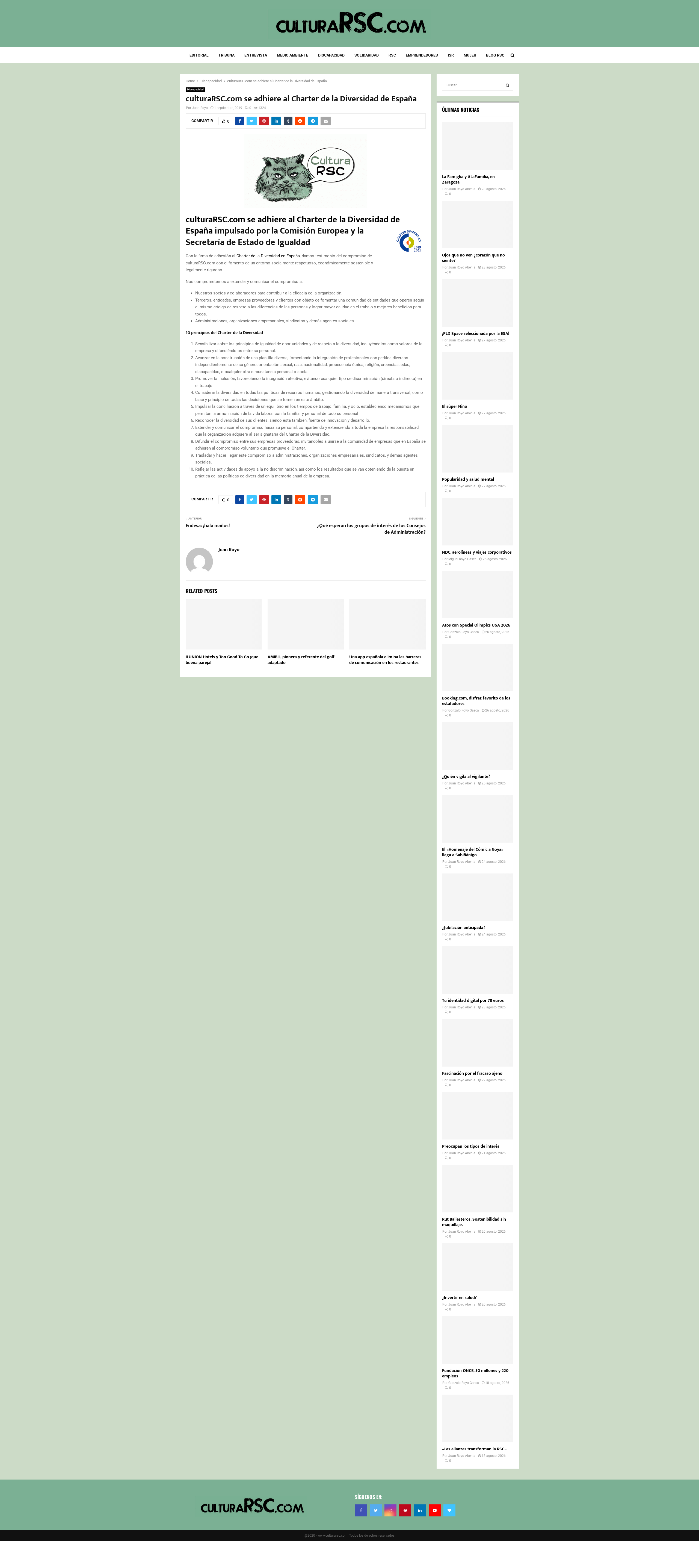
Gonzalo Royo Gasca (463, 632)
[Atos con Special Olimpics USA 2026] (477, 594)
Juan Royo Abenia (461, 189)
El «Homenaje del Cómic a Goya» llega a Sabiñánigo (472, 852)
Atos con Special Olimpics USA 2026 (476, 625)
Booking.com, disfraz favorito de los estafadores (476, 701)
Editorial (199, 55)
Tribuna (226, 55)
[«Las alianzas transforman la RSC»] (477, 1418)
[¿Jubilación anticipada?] (477, 897)
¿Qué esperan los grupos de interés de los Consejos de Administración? (371, 529)
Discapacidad (331, 55)
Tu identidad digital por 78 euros (473, 1000)
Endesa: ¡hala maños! (208, 526)
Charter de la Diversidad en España (268, 255)
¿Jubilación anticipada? (463, 927)
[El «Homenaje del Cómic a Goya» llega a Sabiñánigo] (477, 819)
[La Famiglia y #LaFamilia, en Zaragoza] (477, 146)
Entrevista (255, 55)
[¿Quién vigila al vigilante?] (477, 746)
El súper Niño (454, 406)
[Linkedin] (420, 1510)
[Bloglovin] (449, 1510)
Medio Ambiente (292, 55)
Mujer (470, 55)
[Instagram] (390, 1510)
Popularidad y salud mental (468, 479)
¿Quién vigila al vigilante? (466, 776)
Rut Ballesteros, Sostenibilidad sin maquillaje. (474, 1222)
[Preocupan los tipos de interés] (477, 1115)
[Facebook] (361, 1510)
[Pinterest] (405, 1510)
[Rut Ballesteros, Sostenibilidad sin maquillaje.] (477, 1188)
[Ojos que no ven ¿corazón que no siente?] (477, 224)
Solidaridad (366, 55)
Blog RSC (495, 55)
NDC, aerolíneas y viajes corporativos (477, 552)
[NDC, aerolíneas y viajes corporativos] (477, 521)
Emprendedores (422, 55)
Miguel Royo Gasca (462, 559)
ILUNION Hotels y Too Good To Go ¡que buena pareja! (222, 659)
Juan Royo (200, 108)
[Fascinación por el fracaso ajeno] (477, 1043)
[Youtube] (435, 1510)
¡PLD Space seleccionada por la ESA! (475, 333)
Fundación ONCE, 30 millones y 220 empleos (475, 1373)
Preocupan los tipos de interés (470, 1146)
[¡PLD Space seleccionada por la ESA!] (477, 303)
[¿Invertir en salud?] (477, 1267)
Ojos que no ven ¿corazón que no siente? (473, 258)
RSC (392, 55)
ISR (451, 55)
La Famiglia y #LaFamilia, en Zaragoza (468, 179)
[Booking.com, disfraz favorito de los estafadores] (477, 667)
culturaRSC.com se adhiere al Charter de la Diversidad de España (293, 225)
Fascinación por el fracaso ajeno (472, 1073)
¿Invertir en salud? (459, 1297)
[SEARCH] (507, 85)
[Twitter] (376, 1510)
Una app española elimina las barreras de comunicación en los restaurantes (385, 659)
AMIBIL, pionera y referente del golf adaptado (301, 659)
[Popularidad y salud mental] (477, 449)
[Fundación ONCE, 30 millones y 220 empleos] (477, 1340)
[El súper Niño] (477, 376)
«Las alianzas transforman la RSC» (474, 1449)
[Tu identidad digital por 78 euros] (477, 970)
